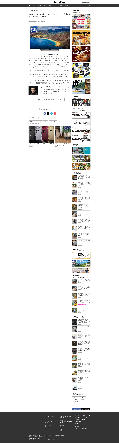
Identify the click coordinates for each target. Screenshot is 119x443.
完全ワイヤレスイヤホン (77, 403)
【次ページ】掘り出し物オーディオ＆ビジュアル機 (49, 99)
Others (46, 429)
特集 (61, 5)
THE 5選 (61, 422)
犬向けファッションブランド (50, 416)
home (30, 5)
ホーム (30, 413)
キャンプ (74, 397)
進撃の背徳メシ (63, 417)
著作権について (78, 421)
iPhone (86, 403)
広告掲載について (78, 426)
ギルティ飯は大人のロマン (65, 418)
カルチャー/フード (48, 427)
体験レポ (39, 5)
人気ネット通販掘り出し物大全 (35, 123)
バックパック (75, 401)
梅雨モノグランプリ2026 (64, 420)
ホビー (46, 426)
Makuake (82, 399)
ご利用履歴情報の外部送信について (82, 419)
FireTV (31, 121)
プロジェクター (53, 121)
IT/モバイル (47, 417)
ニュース (33, 5)
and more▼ (67, 5)
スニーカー (75, 399)
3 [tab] (49, 149)
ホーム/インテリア (48, 425)
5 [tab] (53, 149)
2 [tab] (48, 149)
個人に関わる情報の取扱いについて (82, 415)
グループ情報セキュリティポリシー (82, 417)
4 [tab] (51, 149)
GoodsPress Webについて (80, 413)
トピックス (56, 5)
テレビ (39, 21)
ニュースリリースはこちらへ (81, 425)
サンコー (74, 406)
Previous (30, 134)
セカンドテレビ (38, 121)
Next (68, 134)
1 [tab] (46, 149)
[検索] (89, 5)
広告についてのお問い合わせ (81, 428)
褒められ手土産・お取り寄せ (65, 416)
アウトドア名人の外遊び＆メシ (66, 421)
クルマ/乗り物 (47, 420)
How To (50, 5)
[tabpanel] (50, 136)
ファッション (47, 422)
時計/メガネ (47, 424)
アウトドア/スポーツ (48, 421)
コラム (45, 5)
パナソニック (82, 397)
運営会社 (77, 423)
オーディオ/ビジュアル (33, 21)
